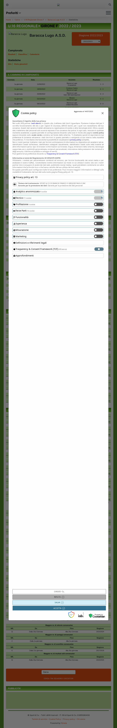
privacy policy (75, 140)
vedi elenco (36, 123)
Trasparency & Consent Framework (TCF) (63, 154)
